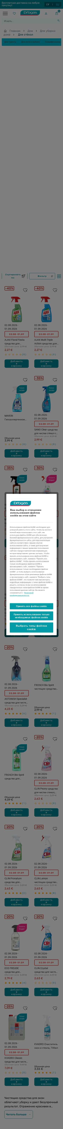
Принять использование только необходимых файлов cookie (32, 616)
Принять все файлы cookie (31, 606)
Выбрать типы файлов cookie (31, 627)
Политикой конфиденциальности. (21, 594)
